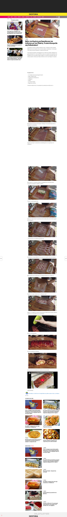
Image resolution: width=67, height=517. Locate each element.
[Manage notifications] (1, 515)
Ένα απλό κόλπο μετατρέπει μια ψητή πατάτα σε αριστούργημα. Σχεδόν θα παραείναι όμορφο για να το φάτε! (51, 411)
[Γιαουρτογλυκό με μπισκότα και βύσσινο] (33, 495)
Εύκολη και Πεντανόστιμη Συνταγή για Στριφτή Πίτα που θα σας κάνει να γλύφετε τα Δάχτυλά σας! (33, 440)
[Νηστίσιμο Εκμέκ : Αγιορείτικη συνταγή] (33, 473)
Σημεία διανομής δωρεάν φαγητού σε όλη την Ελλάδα (14, 45)
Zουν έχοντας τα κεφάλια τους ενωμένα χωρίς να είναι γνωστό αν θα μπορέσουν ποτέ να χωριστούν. (14, 32)
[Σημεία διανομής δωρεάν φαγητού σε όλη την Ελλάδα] (14, 39)
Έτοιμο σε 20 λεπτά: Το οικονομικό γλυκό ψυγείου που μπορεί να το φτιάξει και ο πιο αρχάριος (50, 504)
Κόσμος (23, 16)
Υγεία (31, 16)
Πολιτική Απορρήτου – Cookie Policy (39, 514)
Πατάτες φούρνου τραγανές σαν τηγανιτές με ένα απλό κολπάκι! (50, 441)
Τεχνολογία (27, 16)
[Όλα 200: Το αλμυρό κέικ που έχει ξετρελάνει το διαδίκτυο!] (33, 420)
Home (9, 16)
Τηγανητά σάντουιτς (47, 427)
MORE (43, 16)
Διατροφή (39, 16)
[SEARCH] (57, 17)
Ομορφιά (34, 16)
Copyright (35, 513)
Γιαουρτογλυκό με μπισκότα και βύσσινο (50, 493)
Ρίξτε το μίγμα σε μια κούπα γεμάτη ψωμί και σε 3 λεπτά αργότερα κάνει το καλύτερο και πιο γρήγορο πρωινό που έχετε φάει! (33, 412)
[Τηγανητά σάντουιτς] (51, 420)
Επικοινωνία (47, 514)
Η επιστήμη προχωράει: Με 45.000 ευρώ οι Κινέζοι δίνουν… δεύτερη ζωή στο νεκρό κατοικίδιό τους (14, 58)
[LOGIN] (59, 17)
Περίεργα (19, 16)
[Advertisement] (33, 6)
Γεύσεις (27, 395)
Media (12, 16)
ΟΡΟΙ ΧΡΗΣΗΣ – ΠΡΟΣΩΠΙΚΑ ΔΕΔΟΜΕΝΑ (43, 513)
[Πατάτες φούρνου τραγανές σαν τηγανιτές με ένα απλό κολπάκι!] (51, 434)
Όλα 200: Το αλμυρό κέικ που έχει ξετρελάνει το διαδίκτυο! (32, 426)
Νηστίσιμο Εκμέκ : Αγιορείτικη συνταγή (49, 471)
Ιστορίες (15, 16)
